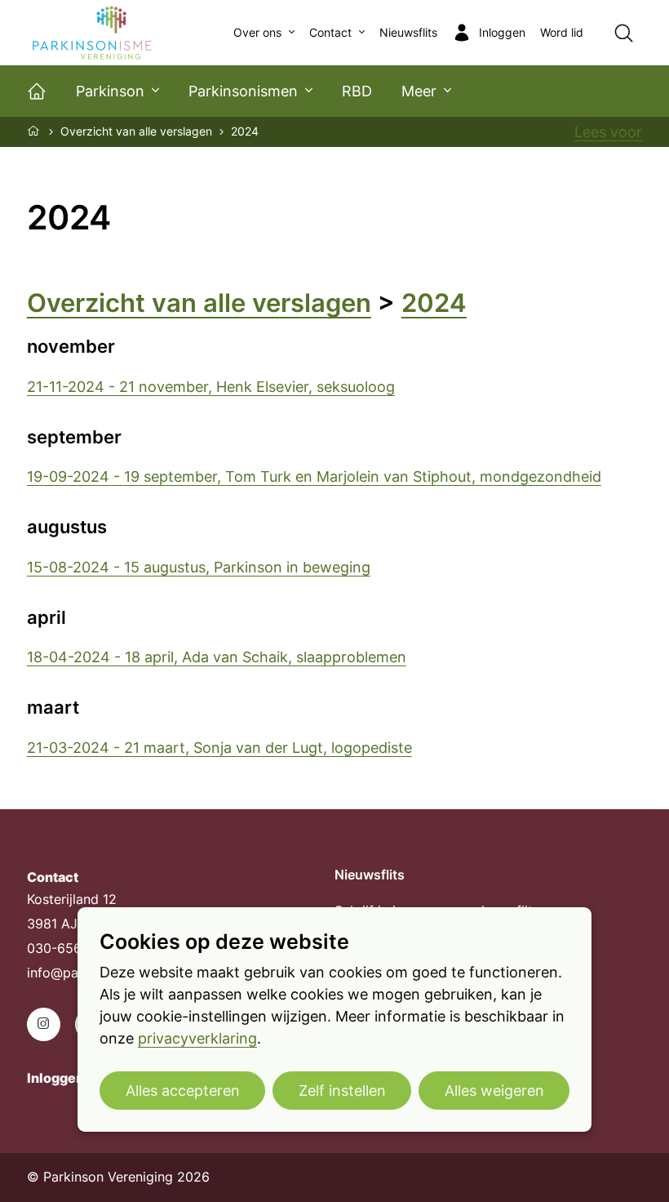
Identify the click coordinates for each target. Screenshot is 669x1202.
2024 (434, 302)
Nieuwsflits (408, 32)
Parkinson (110, 91)
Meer (418, 91)
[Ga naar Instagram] (43, 1024)
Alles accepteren (183, 1090)
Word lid (561, 32)
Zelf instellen (342, 1090)
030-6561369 (69, 948)
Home (34, 130)
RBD (357, 91)
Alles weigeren (494, 1090)
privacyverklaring (197, 1038)
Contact (330, 32)
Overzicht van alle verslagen (136, 131)
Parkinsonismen (243, 91)
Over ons (257, 32)
